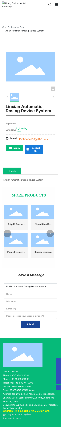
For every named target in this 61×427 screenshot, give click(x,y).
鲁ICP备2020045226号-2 (17, 414)
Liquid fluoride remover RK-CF (15, 225)
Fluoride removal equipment (15, 253)
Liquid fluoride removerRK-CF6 (42, 225)
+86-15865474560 (19, 379)
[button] (7, 233)
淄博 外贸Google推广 (34, 411)
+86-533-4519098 (19, 375)
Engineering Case (16, 27)
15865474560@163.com (33, 139)
